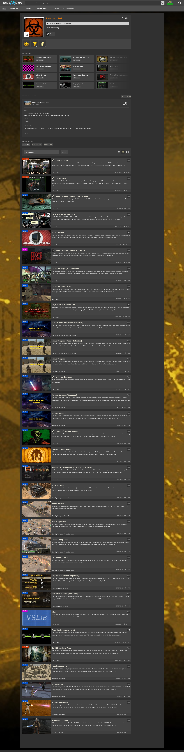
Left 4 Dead (76, 78)
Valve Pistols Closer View (40, 102)
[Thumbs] (127, 152)
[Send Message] (126, 18)
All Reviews (126, 96)
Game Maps (14, 8)
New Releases (42, 8)
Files (26, 145)
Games (28, 8)
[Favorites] (4, 9)
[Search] (163, 3)
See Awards (67, 23)
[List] (119, 152)
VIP (25, 18)
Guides (48, 145)
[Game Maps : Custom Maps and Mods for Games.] (12, 3)
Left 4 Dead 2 (39, 60)
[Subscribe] (122, 18)
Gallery (36, 145)
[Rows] (123, 152)
